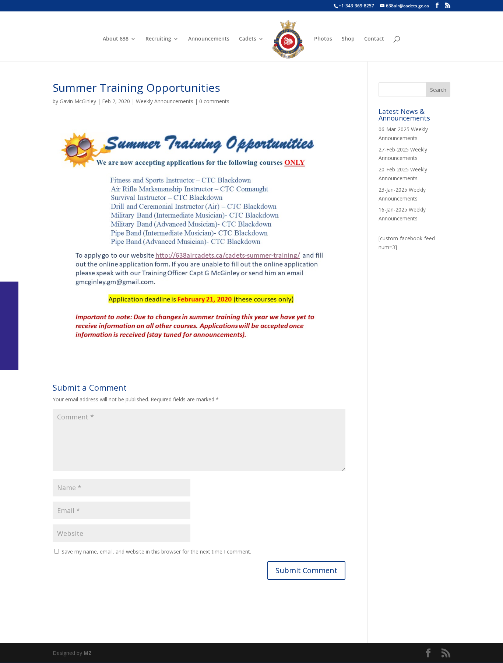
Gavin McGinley (78, 101)
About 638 (116, 39)
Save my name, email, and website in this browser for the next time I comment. (156, 551)
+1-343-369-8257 (356, 6)
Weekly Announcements (164, 101)
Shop (348, 39)
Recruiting (158, 39)
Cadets (247, 39)
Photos (323, 39)
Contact (374, 39)
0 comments (214, 101)
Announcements (208, 39)
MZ (88, 652)
